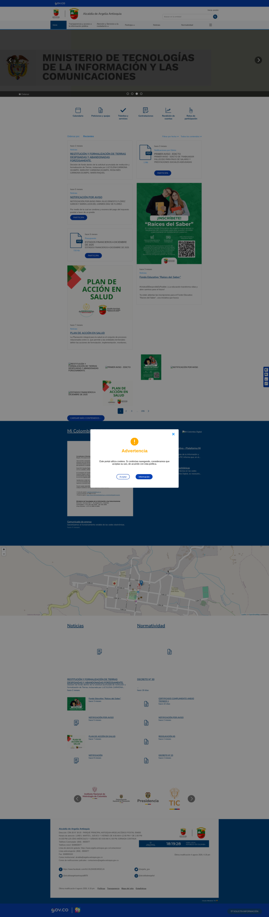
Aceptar (123, 477)
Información (144, 477)
